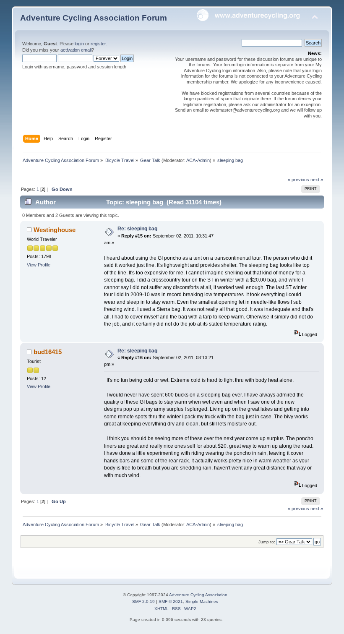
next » (316, 179)
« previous (298, 179)
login (79, 43)
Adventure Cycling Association (198, 594)
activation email (75, 49)
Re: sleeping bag (137, 229)
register (98, 43)
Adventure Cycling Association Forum (93, 17)
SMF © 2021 (171, 601)
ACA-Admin (198, 160)
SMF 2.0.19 (143, 601)
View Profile (38, 264)
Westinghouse (55, 229)
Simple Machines (201, 601)
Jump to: (266, 542)
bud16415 (48, 351)
